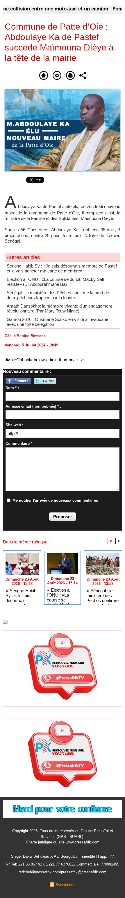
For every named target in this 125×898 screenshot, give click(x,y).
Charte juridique (39, 842)
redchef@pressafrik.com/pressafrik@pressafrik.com (62, 872)
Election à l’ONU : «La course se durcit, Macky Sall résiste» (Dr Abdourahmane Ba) (55, 282)
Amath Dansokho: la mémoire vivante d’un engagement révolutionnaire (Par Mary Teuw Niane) (59, 308)
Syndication (65, 885)
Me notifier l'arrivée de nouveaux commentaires (55, 500)
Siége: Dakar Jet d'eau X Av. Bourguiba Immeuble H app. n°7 (62, 856)
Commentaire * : (20, 443)
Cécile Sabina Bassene (25, 336)
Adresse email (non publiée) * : (33, 406)
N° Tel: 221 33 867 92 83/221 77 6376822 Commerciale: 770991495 (62, 864)
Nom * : (12, 388)
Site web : (14, 425)
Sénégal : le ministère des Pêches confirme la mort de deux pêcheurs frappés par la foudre (58, 295)
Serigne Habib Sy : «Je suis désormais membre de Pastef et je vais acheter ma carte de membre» (62, 268)
